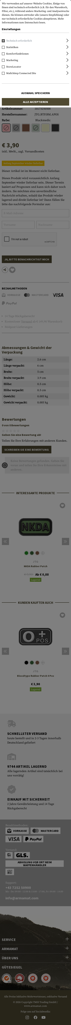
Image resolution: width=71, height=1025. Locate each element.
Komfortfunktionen (17, 53)
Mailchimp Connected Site (21, 73)
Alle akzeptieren (35, 102)
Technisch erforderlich (19, 40)
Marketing (12, 60)
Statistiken (12, 47)
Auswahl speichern (35, 93)
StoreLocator (13, 66)
